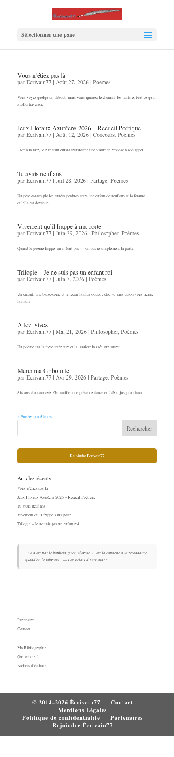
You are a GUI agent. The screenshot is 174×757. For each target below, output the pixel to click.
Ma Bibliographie (31, 647)
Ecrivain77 (38, 82)
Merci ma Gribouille (43, 370)
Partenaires (26, 620)
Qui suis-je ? (27, 656)
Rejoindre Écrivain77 (87, 455)
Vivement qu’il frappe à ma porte (59, 226)
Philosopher (104, 233)
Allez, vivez (32, 324)
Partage (98, 180)
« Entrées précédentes (34, 416)
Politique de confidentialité (61, 717)
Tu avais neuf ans (39, 173)
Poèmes (101, 82)
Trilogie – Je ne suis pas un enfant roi (64, 272)
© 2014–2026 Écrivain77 (66, 702)
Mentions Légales (82, 710)
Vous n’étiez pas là (41, 75)
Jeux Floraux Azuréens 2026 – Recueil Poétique (79, 128)
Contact (23, 628)
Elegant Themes (68, 747)
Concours (104, 135)
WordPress (136, 747)
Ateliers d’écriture (31, 665)
